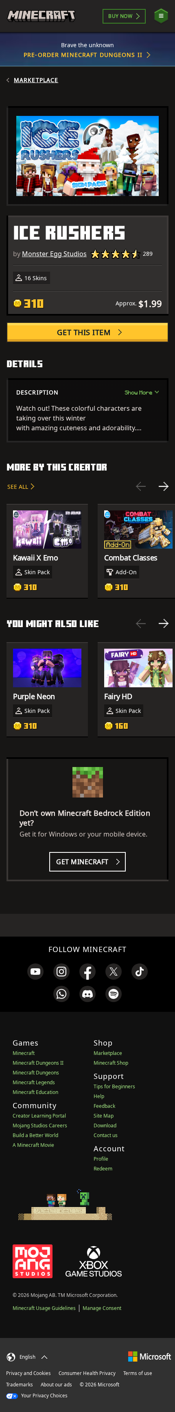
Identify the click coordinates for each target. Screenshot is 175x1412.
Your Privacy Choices (44, 1395)
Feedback (104, 1106)
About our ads (56, 1384)
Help (99, 1096)
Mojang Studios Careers (40, 1125)
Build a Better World (35, 1135)
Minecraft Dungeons (36, 1072)
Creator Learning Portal (39, 1115)
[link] (35, 971)
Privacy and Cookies (28, 1373)
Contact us (106, 1135)
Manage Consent (102, 1308)
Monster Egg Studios (54, 253)
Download (105, 1125)
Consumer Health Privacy (87, 1373)
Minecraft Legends (34, 1082)
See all (17, 486)
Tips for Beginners (114, 1086)
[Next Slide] (163, 486)
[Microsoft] (149, 1356)
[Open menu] (161, 16)
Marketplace (36, 80)
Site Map (104, 1115)
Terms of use (137, 1373)
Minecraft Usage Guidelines (44, 1308)
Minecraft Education (35, 1092)
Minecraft (24, 1053)
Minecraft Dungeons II (38, 1062)
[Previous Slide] (141, 486)
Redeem (103, 1168)
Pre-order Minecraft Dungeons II (83, 55)
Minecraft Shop (111, 1062)
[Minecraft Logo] (41, 16)
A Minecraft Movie (33, 1145)
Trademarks (19, 1384)
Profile (101, 1158)
